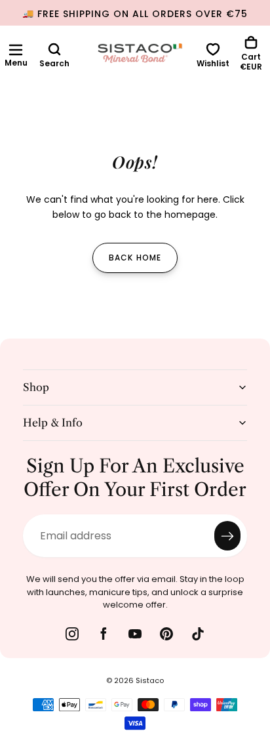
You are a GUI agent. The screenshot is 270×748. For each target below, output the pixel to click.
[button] (16, 50)
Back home (135, 257)
